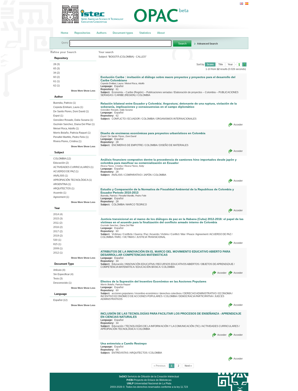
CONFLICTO (119, 118)
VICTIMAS (129, 237)
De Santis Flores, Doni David (71, 111)
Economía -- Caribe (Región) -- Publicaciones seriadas (142, 92)
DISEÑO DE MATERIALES (173, 145)
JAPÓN (148, 174)
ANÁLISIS (60, 175)
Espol (58, 115)
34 (56, 72)
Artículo (59, 270)
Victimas (116, 234)
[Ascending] (239, 64)
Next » (188, 365)
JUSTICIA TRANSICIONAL (151, 237)
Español (60, 300)
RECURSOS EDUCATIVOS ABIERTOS (177, 264)
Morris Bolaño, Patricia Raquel (72, 132)
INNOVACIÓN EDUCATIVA (139, 264)
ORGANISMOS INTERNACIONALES (176, 118)
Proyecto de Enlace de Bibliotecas (149, 380)
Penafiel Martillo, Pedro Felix (71, 137)
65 (56, 68)
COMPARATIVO (133, 174)
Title (220, 64)
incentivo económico (146, 293)
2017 (58, 231)
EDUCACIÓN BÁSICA (148, 267)
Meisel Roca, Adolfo (66, 128)
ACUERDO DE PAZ (65, 171)
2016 (58, 227)
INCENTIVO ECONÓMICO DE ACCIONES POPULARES (131, 296)
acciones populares (122, 293)
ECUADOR (134, 118)
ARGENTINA (62, 184)
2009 (58, 248)
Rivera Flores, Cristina (67, 141)
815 (57, 244)
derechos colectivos (171, 293)
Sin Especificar (63, 274)
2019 (58, 235)
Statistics (145, 32)
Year (230, 64)
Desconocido (62, 282)
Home (64, 32)
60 (56, 77)
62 (56, 85)
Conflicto (128, 234)
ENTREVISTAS (120, 352)
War (183, 234)
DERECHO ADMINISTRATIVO (200, 293)
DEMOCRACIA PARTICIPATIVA (196, 296)
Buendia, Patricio (64, 102)
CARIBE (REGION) (125, 95)
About (161, 32)
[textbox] (120, 43)
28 (56, 64)
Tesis (58, 278)
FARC (118, 237)
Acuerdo (59, 192)
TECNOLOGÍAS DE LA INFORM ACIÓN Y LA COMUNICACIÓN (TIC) (162, 326)
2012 (58, 252)
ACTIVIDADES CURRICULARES (73, 167)
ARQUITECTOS (63, 188)
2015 (58, 218)
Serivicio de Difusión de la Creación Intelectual (149, 376)
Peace (190, 234)
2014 (58, 214)
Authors (101, 32)
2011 (57, 222)
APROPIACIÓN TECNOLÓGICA (72, 180)
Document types (123, 32)
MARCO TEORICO (136, 204)
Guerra (138, 234)
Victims (165, 234)
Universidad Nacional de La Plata (149, 383)
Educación (61, 162)
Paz (146, 234)
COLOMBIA (62, 158)
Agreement (61, 197)
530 (57, 240)
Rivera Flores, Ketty (134, 166)
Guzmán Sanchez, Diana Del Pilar (74, 124)
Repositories (82, 32)
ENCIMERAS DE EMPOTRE (127, 145)
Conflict (175, 234)
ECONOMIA (224, 293)
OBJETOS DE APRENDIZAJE (217, 264)
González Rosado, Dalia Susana (73, 120)
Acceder (238, 124)
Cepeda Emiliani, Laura (68, 107)
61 (56, 81)
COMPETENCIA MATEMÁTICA (117, 267)
